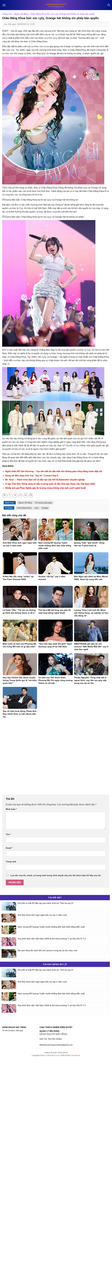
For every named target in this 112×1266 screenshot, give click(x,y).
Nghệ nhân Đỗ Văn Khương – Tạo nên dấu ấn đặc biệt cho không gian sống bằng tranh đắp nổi (53, 471)
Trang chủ (7, 14)
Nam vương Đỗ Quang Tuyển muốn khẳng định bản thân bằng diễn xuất (51, 927)
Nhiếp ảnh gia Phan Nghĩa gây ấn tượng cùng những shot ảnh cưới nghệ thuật (45, 488)
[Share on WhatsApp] (4, 495)
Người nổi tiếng (21, 14)
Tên (8, 834)
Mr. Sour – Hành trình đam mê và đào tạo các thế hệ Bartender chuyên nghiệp (45, 479)
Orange (45, 508)
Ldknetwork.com (52, 1055)
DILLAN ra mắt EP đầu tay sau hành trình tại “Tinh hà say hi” (46, 903)
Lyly (36, 508)
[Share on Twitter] (15, 495)
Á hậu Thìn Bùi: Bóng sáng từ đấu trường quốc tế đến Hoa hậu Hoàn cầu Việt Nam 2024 (50, 484)
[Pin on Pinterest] (25, 495)
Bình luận (11, 809)
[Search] (108, 5)
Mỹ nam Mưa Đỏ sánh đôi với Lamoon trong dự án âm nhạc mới (47, 950)
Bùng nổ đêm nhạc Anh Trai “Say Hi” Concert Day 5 (31, 475)
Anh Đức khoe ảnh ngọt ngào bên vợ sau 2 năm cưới (42, 915)
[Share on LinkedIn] (31, 495)
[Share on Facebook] (9, 495)
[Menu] (4, 5)
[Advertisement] (55, 758)
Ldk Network (75, 1055)
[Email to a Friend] (20, 495)
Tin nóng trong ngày (43, 503)
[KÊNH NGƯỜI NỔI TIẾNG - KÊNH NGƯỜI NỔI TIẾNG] (56, 5)
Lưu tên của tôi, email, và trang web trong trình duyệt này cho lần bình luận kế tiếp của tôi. (55, 875)
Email (9, 848)
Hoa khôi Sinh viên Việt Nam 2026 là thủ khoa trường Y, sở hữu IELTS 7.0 (52, 938)
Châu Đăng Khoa (24, 508)
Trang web (11, 861)
